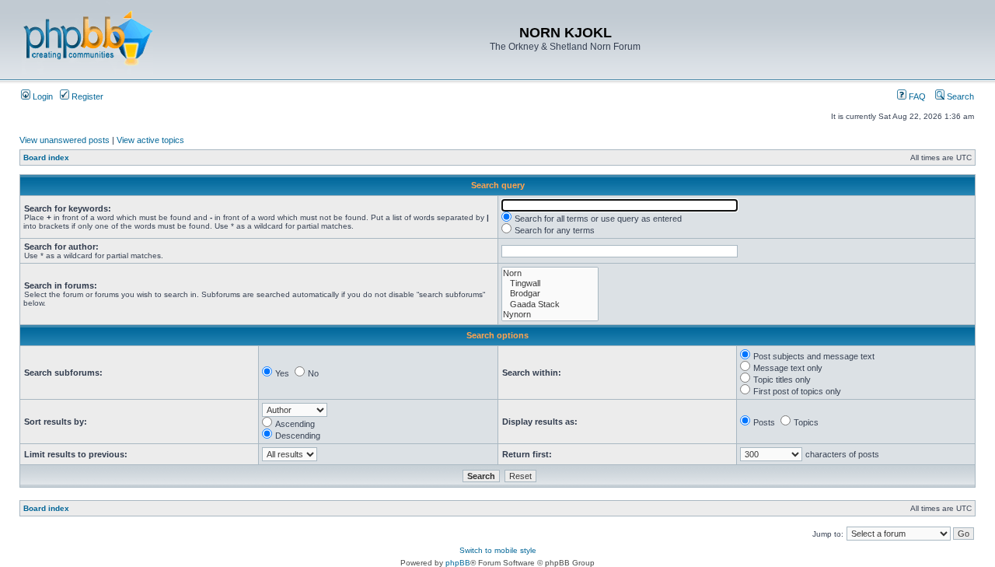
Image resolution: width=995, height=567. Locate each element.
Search (959, 96)
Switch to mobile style (497, 550)
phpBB (457, 562)
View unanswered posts (64, 140)
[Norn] (550, 273)
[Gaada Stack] (550, 304)
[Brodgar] (550, 294)
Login (41, 96)
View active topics (150, 140)
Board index (46, 157)
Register (86, 96)
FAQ (916, 96)
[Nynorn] (550, 315)
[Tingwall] (550, 283)
